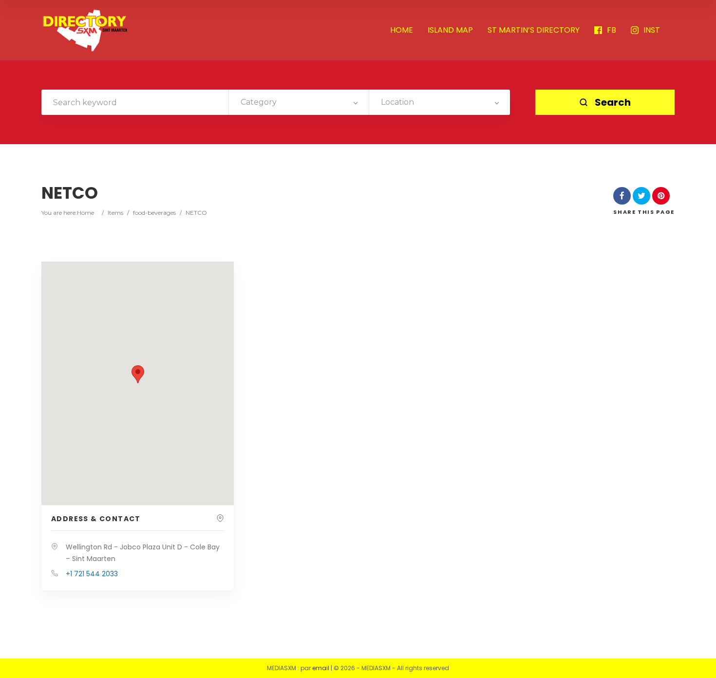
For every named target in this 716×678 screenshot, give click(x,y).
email (320, 668)
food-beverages (154, 212)
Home (85, 212)
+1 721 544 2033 (92, 574)
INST (651, 30)
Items (115, 212)
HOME (401, 30)
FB (611, 30)
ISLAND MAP (450, 30)
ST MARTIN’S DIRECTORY (534, 30)
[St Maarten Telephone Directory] (85, 30)
